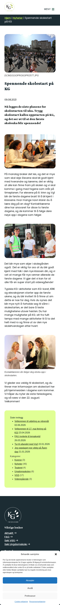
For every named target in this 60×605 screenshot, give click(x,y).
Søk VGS (9, 540)
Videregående (22, 479)
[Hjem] (12, 514)
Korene (18, 460)
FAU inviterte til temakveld (27, 436)
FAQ (7, 537)
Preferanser (30, 596)
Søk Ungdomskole (15, 544)
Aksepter (30, 580)
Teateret (18, 467)
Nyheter (18, 18)
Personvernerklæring (37, 602)
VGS (17, 475)
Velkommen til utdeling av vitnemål (32, 421)
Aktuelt (9, 533)
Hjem (8, 18)
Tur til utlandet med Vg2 (26, 444)
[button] (55, 554)
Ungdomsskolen (23, 471)
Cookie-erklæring (21, 602)
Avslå (30, 588)
